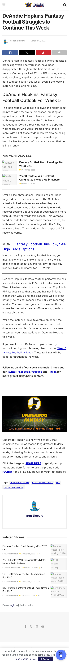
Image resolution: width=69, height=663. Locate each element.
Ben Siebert (19, 40)
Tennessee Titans (13, 487)
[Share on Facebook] (10, 52)
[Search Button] (65, 5)
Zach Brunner (11, 554)
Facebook (24, 371)
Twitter (11, 371)
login (12, 605)
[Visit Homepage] (34, 5)
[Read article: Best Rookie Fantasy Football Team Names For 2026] (59, 592)
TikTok (52, 371)
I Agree (45, 659)
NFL (58, 482)
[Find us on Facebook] (25, 627)
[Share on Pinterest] (43, 52)
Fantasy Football (42, 482)
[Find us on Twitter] (31, 627)
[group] (34, 415)
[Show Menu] (3, 5)
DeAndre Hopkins (19, 482)
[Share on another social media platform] (59, 52)
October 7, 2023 (38, 40)
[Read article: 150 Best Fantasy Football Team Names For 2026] (59, 578)
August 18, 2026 (28, 596)
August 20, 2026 (28, 582)
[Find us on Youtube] (42, 627)
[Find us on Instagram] (37, 627)
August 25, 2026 (28, 170)
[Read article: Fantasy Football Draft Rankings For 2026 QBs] (9, 166)
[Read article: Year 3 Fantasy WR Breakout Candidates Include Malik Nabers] (9, 179)
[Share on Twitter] (27, 52)
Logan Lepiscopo (13, 568)
